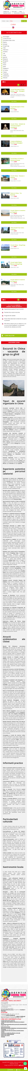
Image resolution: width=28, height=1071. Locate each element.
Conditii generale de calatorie (8, 1020)
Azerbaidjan (6, 36)
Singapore (5, 68)
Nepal (4, 63)
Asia (7, 21)
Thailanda (5, 74)
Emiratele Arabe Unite (9, 40)
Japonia (5, 57)
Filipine (5, 42)
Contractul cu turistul (19, 13)
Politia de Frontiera (5, 1027)
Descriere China (14, 342)
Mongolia (5, 61)
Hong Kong (6, 46)
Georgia (5, 44)
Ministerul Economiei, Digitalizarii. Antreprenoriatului (13, 1028)
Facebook (22, 1009)
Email (19, 1069)
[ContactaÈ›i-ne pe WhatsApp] (25, 1063)
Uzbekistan (6, 76)
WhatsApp (3, 1011)
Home (3, 21)
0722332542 (11, 1069)
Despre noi (6, 11)
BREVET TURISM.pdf (20, 1016)
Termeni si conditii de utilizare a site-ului (10, 1033)
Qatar (4, 66)
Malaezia (5, 59)
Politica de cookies (5, 1035)
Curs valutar (9, 335)
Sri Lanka (5, 70)
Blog (21, 11)
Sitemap (3, 1036)
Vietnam (5, 78)
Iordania (5, 51)
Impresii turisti (7, 13)
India (4, 48)
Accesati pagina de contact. (7, 1009)
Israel (4, 55)
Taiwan (5, 72)
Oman (4, 64)
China (11, 21)
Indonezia (5, 50)
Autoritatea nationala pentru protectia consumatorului (14, 1024)
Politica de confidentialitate (7, 1034)
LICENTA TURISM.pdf (10, 1015)
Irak (4, 53)
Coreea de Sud (7, 38)
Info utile (14, 11)
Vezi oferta (14, 101)
